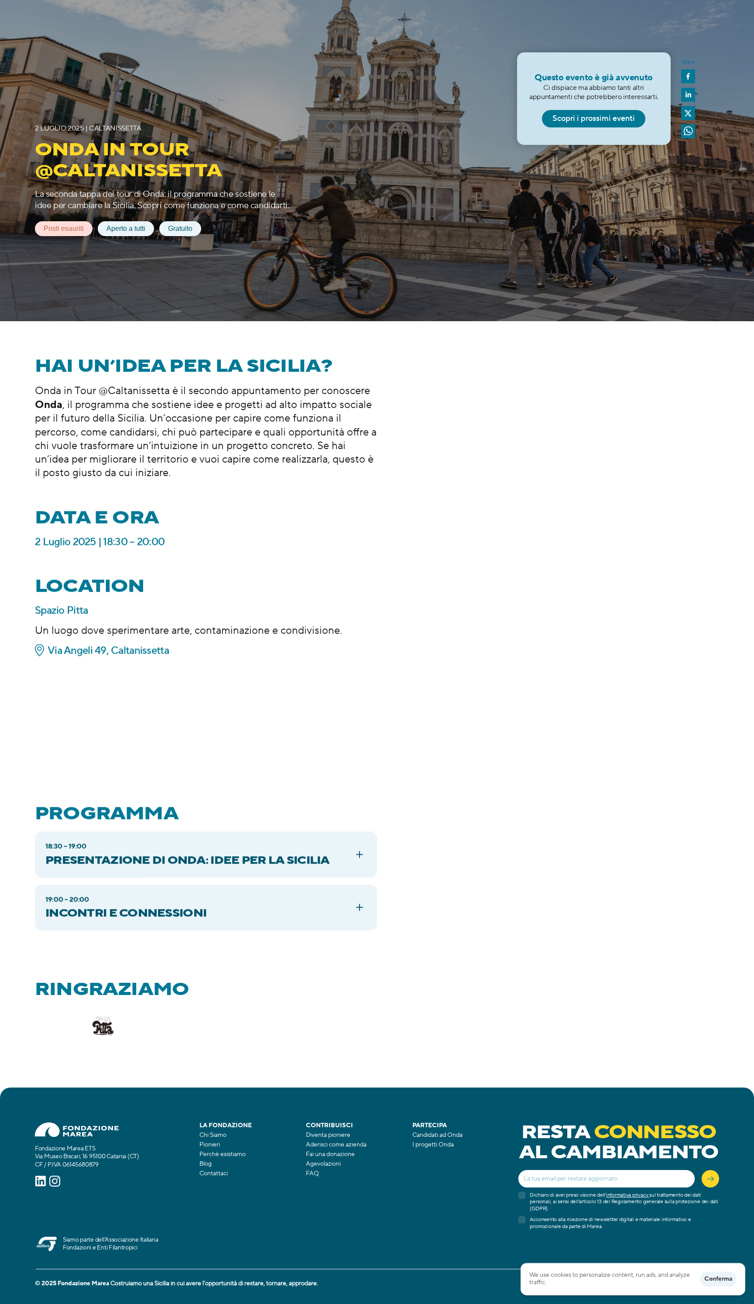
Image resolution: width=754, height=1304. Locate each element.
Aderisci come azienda (336, 1145)
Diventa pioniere (328, 1135)
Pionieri (209, 1145)
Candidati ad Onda (437, 1135)
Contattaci (213, 1173)
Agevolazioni (323, 1164)
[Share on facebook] (688, 77)
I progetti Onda (433, 1145)
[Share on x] (688, 113)
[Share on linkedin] (688, 95)
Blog (205, 1164)
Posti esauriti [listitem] (64, 228)
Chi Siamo (212, 1135)
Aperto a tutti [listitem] (125, 228)
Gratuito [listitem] (180, 228)
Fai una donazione (330, 1154)
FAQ (312, 1173)
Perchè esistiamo (222, 1154)
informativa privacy (627, 1195)
